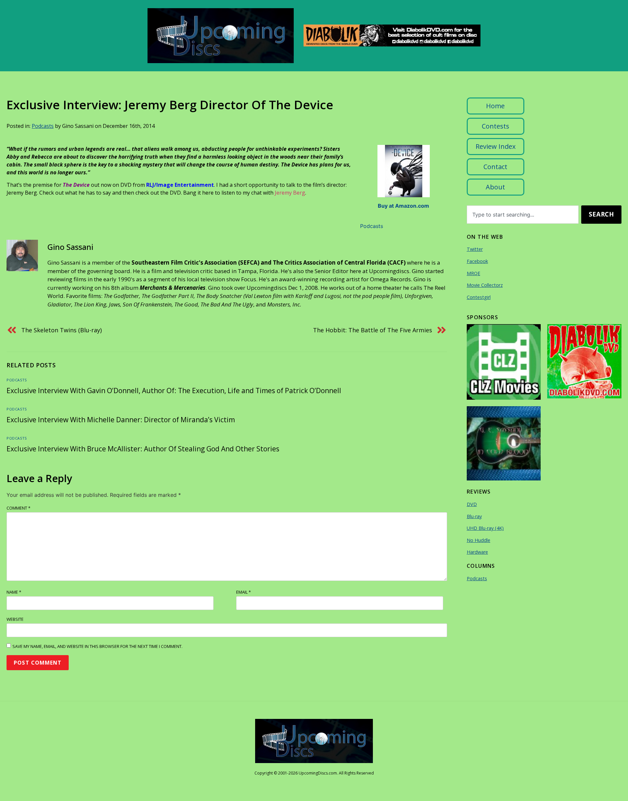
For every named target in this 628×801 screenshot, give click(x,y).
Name (14, 592)
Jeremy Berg (290, 192)
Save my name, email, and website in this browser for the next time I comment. (97, 646)
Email (243, 592)
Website (15, 619)
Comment (18, 508)
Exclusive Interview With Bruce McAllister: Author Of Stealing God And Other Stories (143, 448)
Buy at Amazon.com (403, 205)
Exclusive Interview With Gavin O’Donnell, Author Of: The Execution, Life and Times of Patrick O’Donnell (174, 390)
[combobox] (523, 214)
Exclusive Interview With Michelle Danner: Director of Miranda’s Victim (121, 419)
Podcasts (43, 126)
